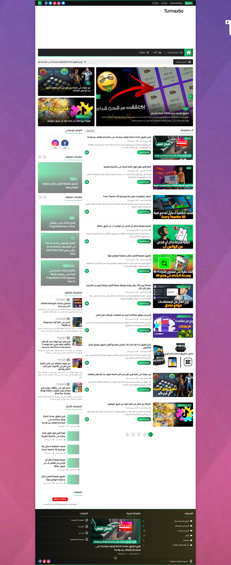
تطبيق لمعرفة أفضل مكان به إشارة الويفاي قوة (129, 256)
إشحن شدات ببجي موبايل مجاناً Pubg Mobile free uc (62, 224)
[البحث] (40, 3)
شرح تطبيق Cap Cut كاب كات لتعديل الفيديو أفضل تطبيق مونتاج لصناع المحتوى (119, 346)
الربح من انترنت (172, 52)
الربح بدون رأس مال (181, 521)
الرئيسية (189, 3)
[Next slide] (98, 96)
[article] (144, 96)
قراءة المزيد (144, 152)
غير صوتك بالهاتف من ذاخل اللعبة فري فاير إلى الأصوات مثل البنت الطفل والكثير (55, 366)
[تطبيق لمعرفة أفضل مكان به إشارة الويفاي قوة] (73, 479)
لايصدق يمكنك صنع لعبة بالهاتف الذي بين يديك (55, 304)
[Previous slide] (190, 96)
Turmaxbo (163, 561)
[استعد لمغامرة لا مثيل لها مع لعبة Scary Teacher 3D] (73, 449)
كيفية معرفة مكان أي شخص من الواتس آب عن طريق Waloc (124, 226)
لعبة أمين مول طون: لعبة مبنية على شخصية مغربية (127, 167)
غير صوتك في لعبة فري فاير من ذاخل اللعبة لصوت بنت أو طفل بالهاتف (68, 89)
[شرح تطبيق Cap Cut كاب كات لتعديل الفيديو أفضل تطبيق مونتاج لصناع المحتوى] (173, 355)
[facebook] (46, 3)
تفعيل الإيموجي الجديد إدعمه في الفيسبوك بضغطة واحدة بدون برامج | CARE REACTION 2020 (60, 248)
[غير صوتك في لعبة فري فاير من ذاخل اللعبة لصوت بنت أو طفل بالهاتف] (173, 385)
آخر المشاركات (186, 130)
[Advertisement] (86, 27)
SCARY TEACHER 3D (181, 545)
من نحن (164, 3)
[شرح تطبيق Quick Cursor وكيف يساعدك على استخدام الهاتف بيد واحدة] (73, 419)
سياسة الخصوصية (176, 3)
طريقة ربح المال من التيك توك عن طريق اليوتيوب (69, 120)
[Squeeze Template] (191, 561)
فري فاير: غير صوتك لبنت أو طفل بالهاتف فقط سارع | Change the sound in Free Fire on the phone (56, 344)
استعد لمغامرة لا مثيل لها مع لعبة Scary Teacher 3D (127, 196)
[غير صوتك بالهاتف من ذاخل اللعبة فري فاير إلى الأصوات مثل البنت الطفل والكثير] (77, 363)
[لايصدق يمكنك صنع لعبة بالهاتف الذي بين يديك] (77, 303)
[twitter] (50, 3)
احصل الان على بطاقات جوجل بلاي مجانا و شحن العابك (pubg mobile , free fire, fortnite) (55, 390)
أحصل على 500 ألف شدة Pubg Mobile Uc (56, 323)
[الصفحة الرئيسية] (188, 52)
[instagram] (59, 3)
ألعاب (155, 52)
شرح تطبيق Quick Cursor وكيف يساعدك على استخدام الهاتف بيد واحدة (89, 62)
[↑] (115, 558)
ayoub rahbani (133, 553)
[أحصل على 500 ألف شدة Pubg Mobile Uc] (77, 322)
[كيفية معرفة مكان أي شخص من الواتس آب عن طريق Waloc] (73, 463)
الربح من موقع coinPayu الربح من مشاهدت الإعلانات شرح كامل (123, 315)
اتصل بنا (155, 3)
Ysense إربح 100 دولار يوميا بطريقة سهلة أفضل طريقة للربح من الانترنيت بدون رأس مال (118, 286)
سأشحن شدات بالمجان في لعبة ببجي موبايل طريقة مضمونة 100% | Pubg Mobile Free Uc (60, 276)
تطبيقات (142, 52)
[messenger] (63, 3)
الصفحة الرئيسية (77, 520)
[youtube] (55, 3)
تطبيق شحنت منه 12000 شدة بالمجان (170, 113)
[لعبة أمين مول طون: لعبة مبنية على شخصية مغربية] (73, 436)
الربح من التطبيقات (182, 526)
